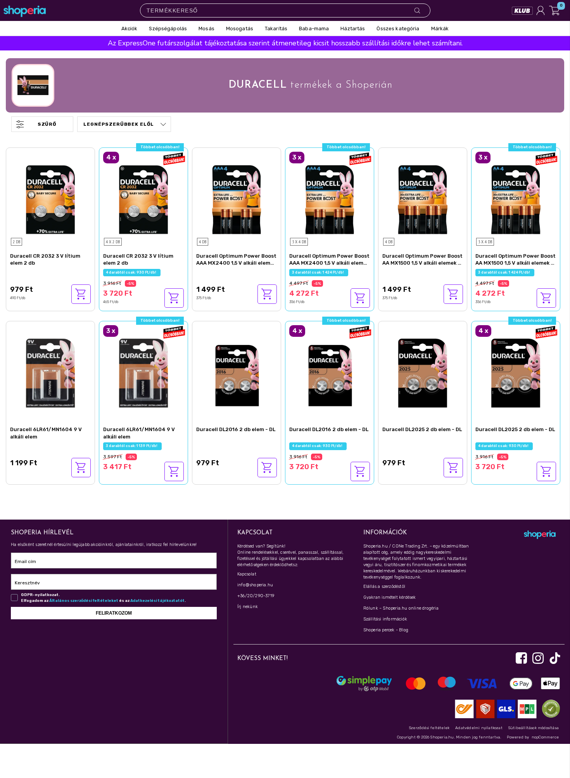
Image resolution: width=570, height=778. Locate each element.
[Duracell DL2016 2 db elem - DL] (236, 372)
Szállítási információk (385, 619)
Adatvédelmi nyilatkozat (479, 728)
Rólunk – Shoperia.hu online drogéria (401, 608)
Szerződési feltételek (429, 728)
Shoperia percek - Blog (385, 629)
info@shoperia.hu (255, 584)
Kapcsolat (246, 574)
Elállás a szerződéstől (384, 586)
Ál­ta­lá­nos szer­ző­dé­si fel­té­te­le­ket (83, 600)
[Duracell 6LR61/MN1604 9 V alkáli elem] (50, 372)
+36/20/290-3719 (255, 595)
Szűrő (47, 124)
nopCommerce (545, 737)
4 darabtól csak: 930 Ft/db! (132, 272)
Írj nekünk (247, 606)
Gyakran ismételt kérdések (389, 597)
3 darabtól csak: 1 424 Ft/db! (318, 272)
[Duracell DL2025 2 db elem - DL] (422, 372)
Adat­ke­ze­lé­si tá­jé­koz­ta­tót (157, 600)
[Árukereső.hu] (549, 708)
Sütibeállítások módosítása (533, 728)
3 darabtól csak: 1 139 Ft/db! (132, 446)
